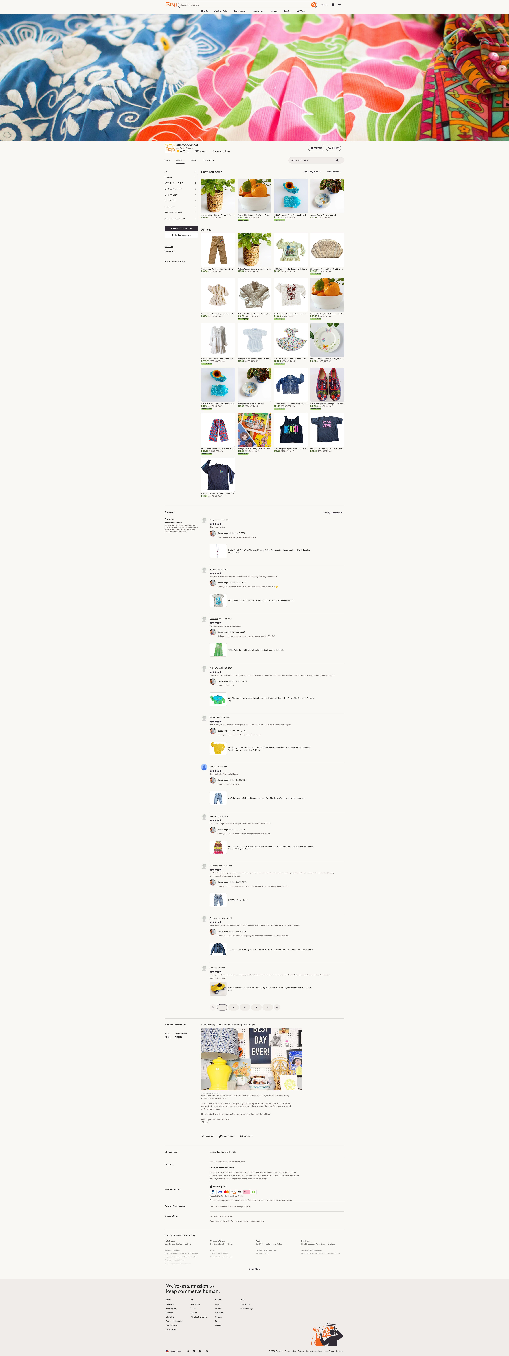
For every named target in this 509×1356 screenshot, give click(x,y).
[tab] (181, 172)
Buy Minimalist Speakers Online (269, 1244)
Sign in (324, 5)
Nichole (213, 717)
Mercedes (214, 865)
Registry (287, 11)
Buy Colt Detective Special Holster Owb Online (320, 1253)
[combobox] (244, 5)
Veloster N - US (262, 1253)
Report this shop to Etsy (175, 261)
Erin (211, 767)
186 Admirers (170, 251)
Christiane (214, 619)
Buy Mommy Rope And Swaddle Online (181, 1257)
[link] (213, 1007)
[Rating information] (178, 151)
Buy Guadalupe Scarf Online (221, 1244)
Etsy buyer (214, 918)
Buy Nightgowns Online (175, 1260)
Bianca (220, 533)
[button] (316, 148)
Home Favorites (240, 11)
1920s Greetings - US (219, 1253)
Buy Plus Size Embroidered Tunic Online (181, 1253)
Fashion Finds (258, 11)
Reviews (180, 160)
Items (167, 160)
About (193, 160)
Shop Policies (209, 160)
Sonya (212, 520)
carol (212, 816)
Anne (212, 569)
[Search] (314, 5)
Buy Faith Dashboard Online (221, 1257)
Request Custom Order (182, 228)
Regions (339, 1351)
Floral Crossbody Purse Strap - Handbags (318, 1244)
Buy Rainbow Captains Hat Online (178, 1244)
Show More (254, 1269)
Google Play (195, 1338)
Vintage (274, 11)
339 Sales (169, 247)
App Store (175, 1338)
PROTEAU (214, 668)
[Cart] (339, 5)
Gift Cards (301, 11)
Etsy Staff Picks (220, 11)
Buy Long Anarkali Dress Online (178, 1263)
